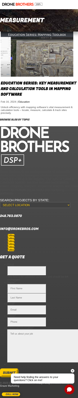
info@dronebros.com (19, 229)
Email (10, 264)
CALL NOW (12, 394)
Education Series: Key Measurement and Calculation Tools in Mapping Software (39, 88)
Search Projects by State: (24, 200)
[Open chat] (69, 389)
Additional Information (20, 327)
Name (11, 282)
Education (24, 101)
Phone (11, 315)
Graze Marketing (9, 385)
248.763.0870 (11, 216)
